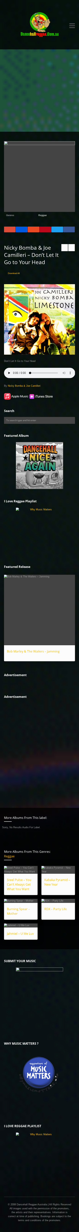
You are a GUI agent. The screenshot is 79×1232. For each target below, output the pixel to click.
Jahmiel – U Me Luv (20, 933)
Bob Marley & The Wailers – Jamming (33, 651)
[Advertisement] (39, 90)
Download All (14, 273)
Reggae (42, 215)
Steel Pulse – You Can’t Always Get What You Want (19, 884)
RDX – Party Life (55, 909)
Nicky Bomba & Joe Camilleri (24, 385)
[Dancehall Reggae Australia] (39, 26)
